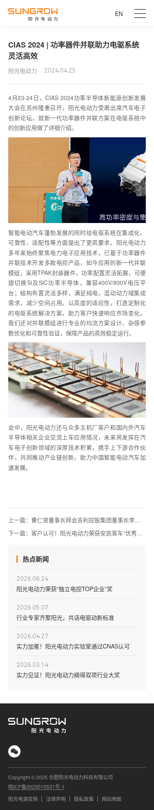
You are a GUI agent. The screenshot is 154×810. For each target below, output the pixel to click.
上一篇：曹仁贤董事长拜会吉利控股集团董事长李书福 (74, 519)
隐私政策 (84, 798)
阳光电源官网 (23, 798)
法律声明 (56, 798)
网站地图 (112, 798)
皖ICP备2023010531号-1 (36, 786)
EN (119, 13)
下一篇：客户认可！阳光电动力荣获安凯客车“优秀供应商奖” (75, 533)
